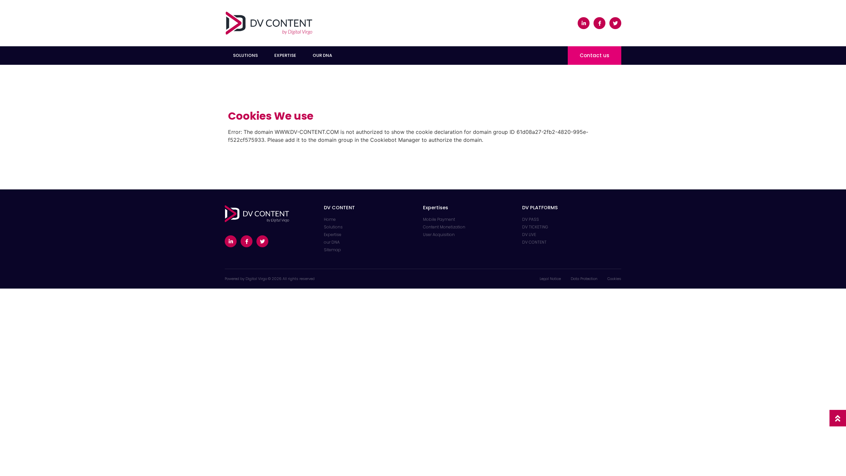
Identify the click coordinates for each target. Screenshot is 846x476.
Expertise (285, 55)
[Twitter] (615, 23)
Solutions (245, 55)
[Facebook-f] (599, 23)
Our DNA (322, 55)
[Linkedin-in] (584, 23)
